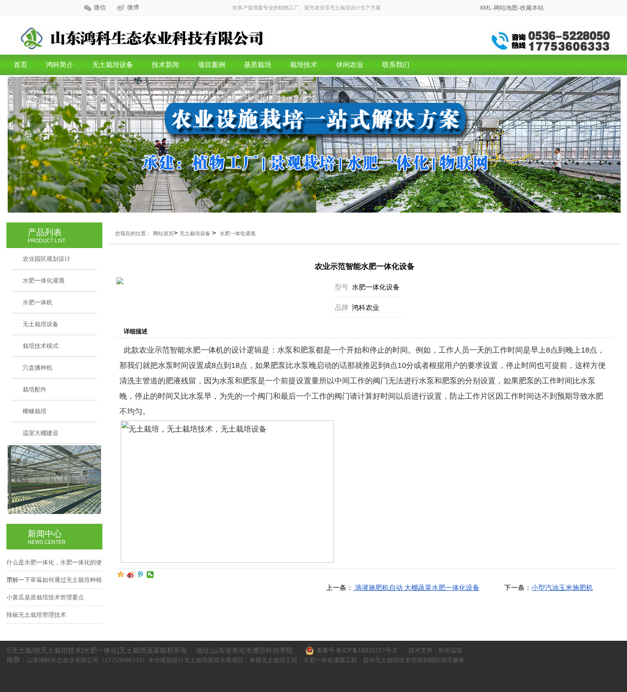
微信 (100, 7)
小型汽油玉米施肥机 (562, 587)
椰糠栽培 (34, 411)
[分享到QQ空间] (121, 574)
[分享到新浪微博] (130, 574)
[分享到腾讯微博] (140, 574)
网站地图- (507, 7)
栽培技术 (303, 64)
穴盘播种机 (37, 367)
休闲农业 (349, 64)
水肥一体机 (37, 302)
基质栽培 (257, 64)
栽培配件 (34, 389)
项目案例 (211, 64)
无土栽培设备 (112, 64)
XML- (486, 7)
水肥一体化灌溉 (43, 280)
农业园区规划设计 (46, 258)
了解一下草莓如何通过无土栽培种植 (54, 579)
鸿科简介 (59, 64)
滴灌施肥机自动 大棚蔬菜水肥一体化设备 (416, 587)
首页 (20, 64)
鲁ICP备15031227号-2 (366, 650)
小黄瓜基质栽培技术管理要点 (45, 597)
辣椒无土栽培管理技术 (36, 614)
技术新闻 (165, 64)
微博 (133, 7)
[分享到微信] (150, 574)
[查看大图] (200, 281)
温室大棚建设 (40, 432)
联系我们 (395, 64)
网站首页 (163, 234)
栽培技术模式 (40, 345)
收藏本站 (532, 7)
